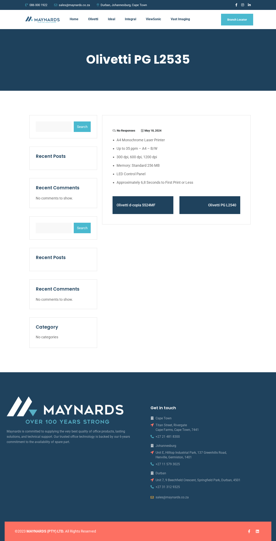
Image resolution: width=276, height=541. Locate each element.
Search (82, 127)
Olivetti (93, 19)
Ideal (111, 19)
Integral (130, 19)
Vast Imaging (180, 19)
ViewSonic (153, 19)
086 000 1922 (38, 5)
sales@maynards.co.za (74, 5)
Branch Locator (237, 19)
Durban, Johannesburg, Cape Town (124, 5)
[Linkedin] (257, 531)
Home (74, 19)
